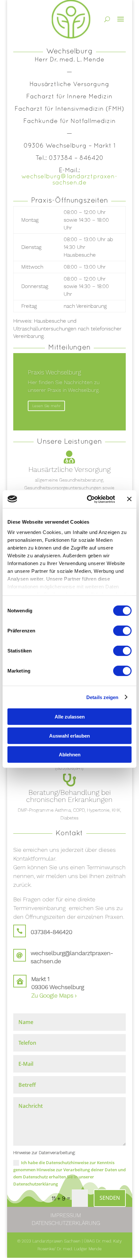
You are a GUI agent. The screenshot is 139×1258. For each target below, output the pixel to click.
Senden (110, 1197)
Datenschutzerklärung (66, 1223)
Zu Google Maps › (54, 995)
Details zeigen (102, 697)
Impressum (65, 1215)
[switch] (122, 631)
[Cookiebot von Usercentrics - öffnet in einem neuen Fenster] (87, 499)
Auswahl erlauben (69, 735)
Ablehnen (69, 754)
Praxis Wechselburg (54, 372)
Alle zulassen (70, 716)
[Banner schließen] (129, 499)
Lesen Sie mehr (46, 406)
